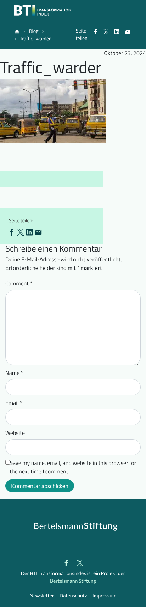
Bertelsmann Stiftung (73, 581)
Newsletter (42, 596)
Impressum (104, 596)
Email (13, 403)
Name (14, 373)
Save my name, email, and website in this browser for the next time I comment (73, 467)
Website (15, 433)
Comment (18, 283)
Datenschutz (73, 596)
